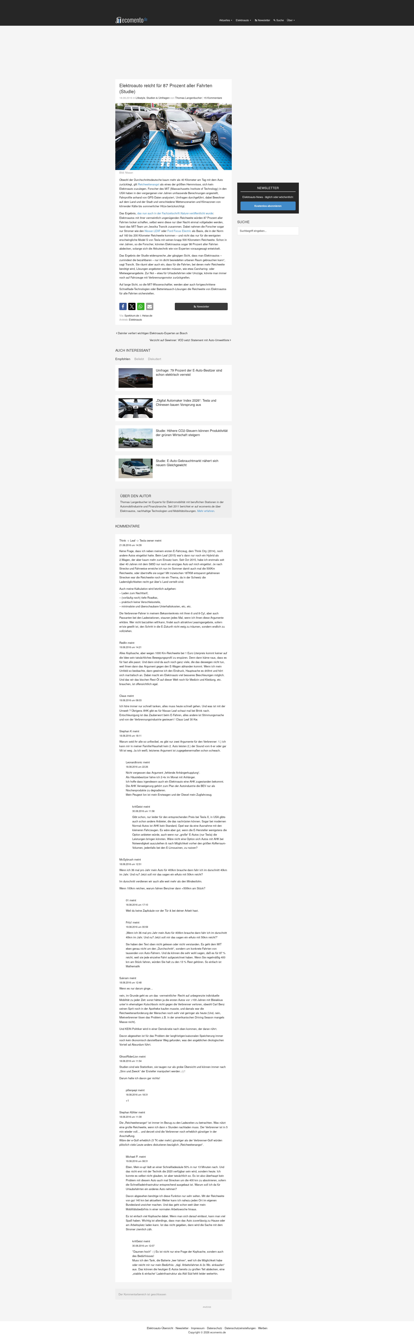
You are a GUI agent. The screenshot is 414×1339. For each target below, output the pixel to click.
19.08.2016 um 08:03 (130, 700)
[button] (123, 306)
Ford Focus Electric (179, 231)
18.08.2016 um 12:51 (130, 864)
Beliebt (139, 359)
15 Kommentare (213, 97)
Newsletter (203, 306)
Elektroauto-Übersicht (160, 1328)
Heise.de (147, 315)
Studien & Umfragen (158, 97)
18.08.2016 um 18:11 (130, 735)
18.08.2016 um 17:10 (137, 904)
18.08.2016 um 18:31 (137, 1094)
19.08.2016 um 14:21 (130, 647)
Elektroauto (135, 319)
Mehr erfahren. (206, 511)
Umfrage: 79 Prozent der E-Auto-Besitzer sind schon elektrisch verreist (189, 372)
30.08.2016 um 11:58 (143, 811)
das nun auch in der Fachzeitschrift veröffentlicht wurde (175, 213)
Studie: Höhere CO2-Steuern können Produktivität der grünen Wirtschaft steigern (192, 432)
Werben (262, 1328)
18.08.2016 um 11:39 (130, 1116)
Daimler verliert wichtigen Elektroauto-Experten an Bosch (152, 333)
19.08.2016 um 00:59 (137, 926)
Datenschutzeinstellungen (240, 1328)
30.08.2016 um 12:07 (143, 1245)
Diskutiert (154, 359)
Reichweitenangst (148, 184)
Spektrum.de (132, 315)
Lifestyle (140, 97)
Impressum (198, 1328)
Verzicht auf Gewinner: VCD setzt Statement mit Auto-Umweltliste (189, 340)
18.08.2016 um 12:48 (130, 982)
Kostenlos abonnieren (268, 206)
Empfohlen (122, 359)
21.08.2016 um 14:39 (130, 545)
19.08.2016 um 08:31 (137, 1161)
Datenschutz (214, 1328)
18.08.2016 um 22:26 (137, 766)
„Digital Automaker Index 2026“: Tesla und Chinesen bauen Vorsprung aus (186, 402)
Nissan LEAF (152, 231)
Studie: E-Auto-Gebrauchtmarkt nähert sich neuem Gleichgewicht (187, 462)
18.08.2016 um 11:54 (130, 1061)
